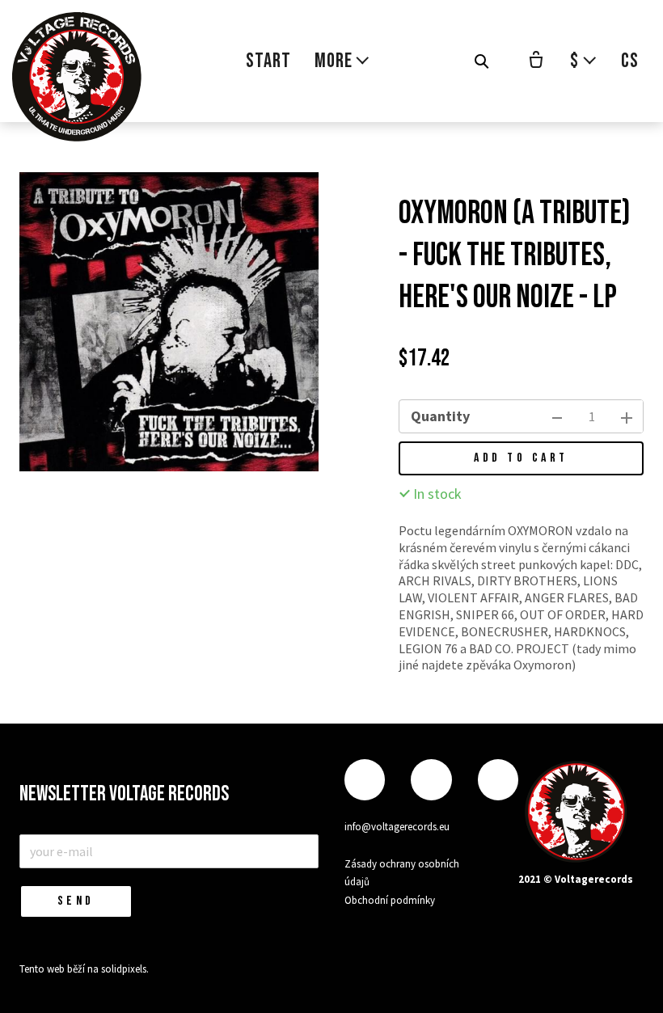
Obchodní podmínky (389, 900)
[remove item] (557, 416)
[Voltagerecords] (76, 76)
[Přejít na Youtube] (498, 780)
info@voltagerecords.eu (397, 827)
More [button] (334, 61)
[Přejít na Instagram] (431, 780)
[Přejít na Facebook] (364, 780)
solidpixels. (125, 969)
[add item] (626, 416)
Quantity (440, 416)
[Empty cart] (536, 61)
